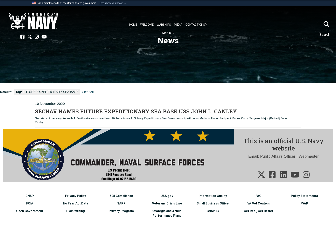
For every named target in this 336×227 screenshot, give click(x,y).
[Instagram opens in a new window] (37, 37)
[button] (113, 3)
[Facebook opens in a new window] (22, 37)
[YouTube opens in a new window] (44, 37)
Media (167, 33)
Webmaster (309, 156)
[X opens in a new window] (29, 37)
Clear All (88, 92)
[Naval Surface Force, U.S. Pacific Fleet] (33, 21)
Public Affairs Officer (277, 156)
